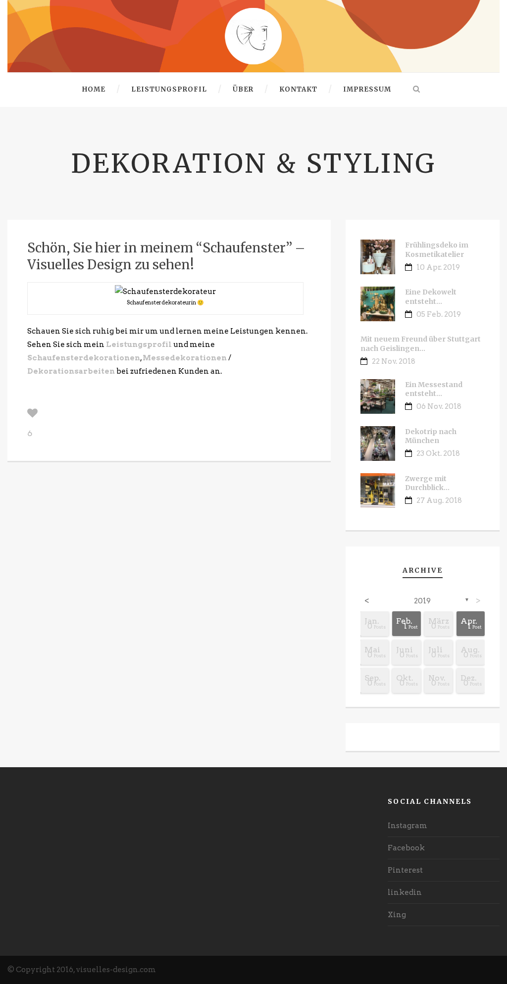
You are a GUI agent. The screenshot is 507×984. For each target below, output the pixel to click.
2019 (422, 600)
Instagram (407, 825)
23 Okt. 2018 (438, 453)
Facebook (406, 847)
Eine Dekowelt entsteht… (430, 296)
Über (243, 89)
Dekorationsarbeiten (71, 371)
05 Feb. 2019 (438, 314)
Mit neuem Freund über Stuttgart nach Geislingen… (420, 343)
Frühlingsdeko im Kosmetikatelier (436, 249)
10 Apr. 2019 (438, 267)
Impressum (367, 89)
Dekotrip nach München (430, 436)
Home (93, 89)
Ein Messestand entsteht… (433, 389)
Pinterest (405, 870)
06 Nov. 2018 (438, 406)
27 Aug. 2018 (439, 500)
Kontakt (298, 89)
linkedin (405, 892)
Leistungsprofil (169, 89)
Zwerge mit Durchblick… (427, 483)
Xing (397, 914)
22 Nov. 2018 (393, 361)
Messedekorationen (185, 357)
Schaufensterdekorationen (83, 357)
